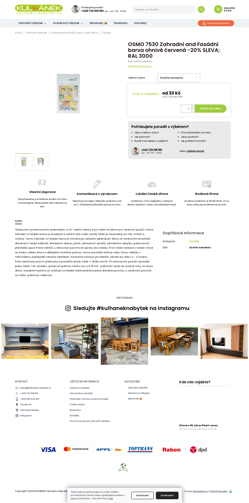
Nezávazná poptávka (218, 23)
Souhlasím (167, 495)
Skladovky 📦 (135, 398)
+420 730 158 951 (29, 393)
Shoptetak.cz (200, 491)
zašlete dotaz (195, 151)
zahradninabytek (29, 410)
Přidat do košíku (210, 108)
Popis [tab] (18, 221)
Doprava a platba (80, 387)
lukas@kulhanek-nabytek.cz (35, 387)
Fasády (194, 241)
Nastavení (142, 495)
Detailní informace (139, 66)
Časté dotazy (77, 404)
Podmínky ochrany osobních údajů (89, 399)
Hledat (202, 9)
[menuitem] (32, 23)
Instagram (26, 415)
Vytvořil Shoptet (218, 491)
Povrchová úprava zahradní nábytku (90, 421)
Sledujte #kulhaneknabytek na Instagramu (131, 308)
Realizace (75, 410)
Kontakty (74, 415)
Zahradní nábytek (138, 387)
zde (111, 498)
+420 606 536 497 (30, 399)
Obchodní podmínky (81, 393)
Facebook (25, 404)
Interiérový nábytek (138, 393)
